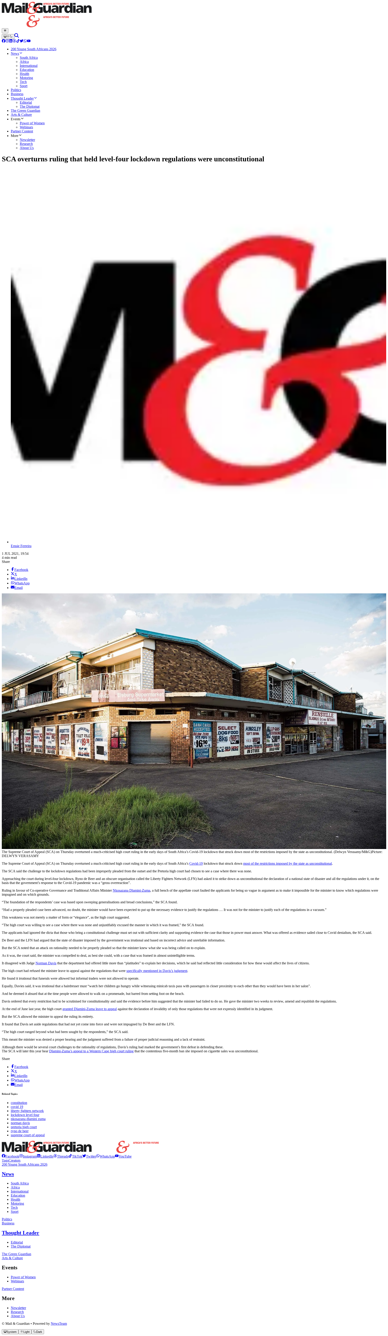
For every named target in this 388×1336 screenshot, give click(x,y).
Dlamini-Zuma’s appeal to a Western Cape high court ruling (91, 1051)
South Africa (20, 1183)
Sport (14, 1211)
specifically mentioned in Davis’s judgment (156, 971)
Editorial (17, 1242)
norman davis (20, 1123)
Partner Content (13, 1289)
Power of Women (23, 1277)
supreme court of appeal (28, 1135)
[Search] (16, 36)
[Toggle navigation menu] (5, 30)
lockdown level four (25, 1115)
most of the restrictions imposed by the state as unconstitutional (287, 863)
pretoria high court (24, 1127)
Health (15, 1199)
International (20, 1191)
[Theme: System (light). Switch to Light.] (8, 36)
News (8, 1174)
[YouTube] (29, 41)
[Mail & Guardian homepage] (194, 15)
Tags (5, 1160)
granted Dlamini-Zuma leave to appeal (89, 1009)
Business (8, 1223)
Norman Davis (45, 963)
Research (17, 1312)
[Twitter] (21, 41)
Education (18, 1195)
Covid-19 (196, 863)
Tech (14, 1207)
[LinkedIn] (11, 41)
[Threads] (14, 41)
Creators (14, 1160)
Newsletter (18, 1308)
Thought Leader (20, 1233)
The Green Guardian (16, 1254)
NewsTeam (59, 1323)
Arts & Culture (12, 1258)
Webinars (17, 1281)
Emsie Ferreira (21, 546)
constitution (19, 1103)
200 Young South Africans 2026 (24, 1164)
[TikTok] (18, 41)
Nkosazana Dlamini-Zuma (131, 890)
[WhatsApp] (25, 41)
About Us (18, 1316)
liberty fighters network (27, 1111)
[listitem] (10, 1156)
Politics (7, 1219)
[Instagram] (7, 41)
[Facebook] (3, 41)
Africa (15, 1187)
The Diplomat (21, 1246)
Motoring (17, 1203)
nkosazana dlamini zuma (28, 1119)
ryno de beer (20, 1131)
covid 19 (17, 1107)
